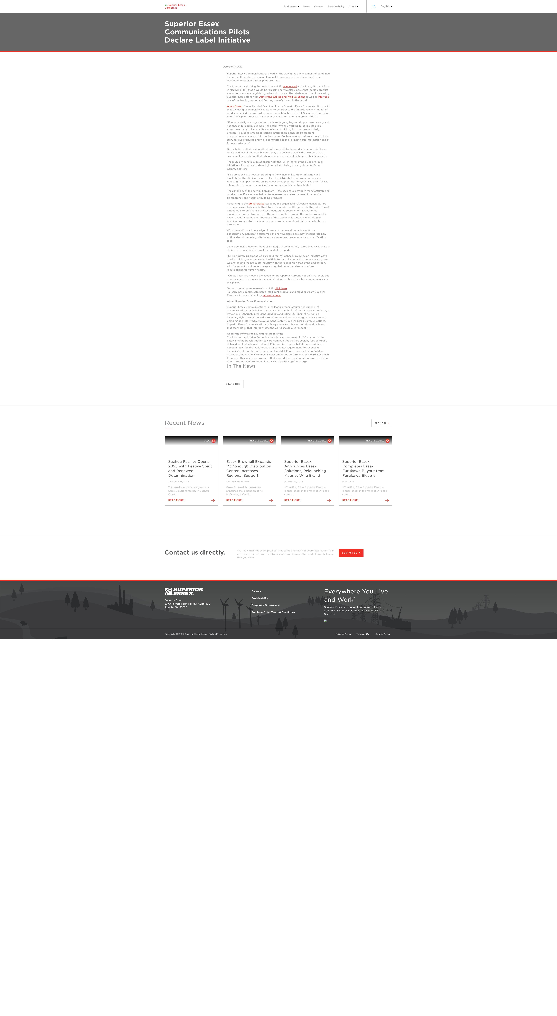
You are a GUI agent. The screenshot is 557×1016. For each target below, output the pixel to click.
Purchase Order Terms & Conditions (273, 612)
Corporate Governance (266, 605)
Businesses (290, 6)
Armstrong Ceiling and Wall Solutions (282, 96)
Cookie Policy (382, 634)
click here (281, 288)
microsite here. (272, 295)
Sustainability (336, 6)
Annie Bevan (234, 106)
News (306, 6)
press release (256, 203)
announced (290, 86)
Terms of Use (363, 634)
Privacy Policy (343, 634)
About (352, 6)
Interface (323, 96)
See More (381, 423)
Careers (318, 6)
